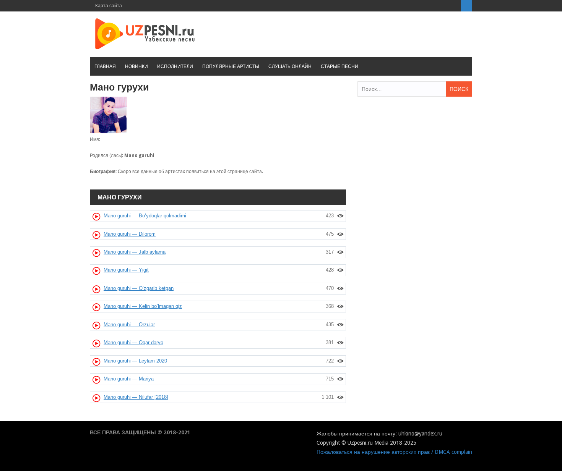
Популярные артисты (230, 66)
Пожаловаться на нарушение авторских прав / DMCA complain (394, 452)
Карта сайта (108, 5)
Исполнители (175, 66)
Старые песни (339, 66)
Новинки (136, 66)
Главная (105, 66)
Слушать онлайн (290, 66)
